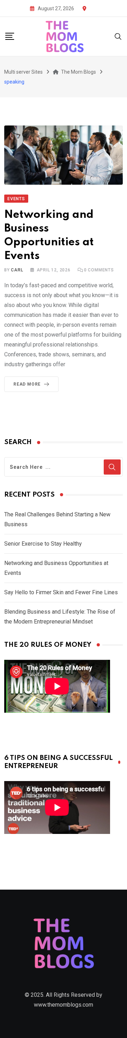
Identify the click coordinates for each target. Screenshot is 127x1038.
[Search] (118, 36)
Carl (17, 270)
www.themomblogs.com (63, 1004)
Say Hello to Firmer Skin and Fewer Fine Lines (61, 592)
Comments (99, 270)
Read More (27, 384)
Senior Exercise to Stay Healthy (43, 543)
